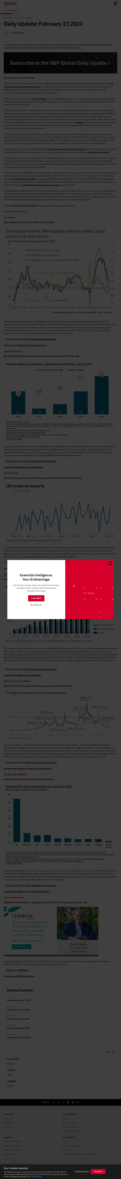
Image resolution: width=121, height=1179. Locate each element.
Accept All (98, 1171)
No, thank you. (36, 605)
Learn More (36, 598)
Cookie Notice (36, 1176)
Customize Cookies (82, 1171)
